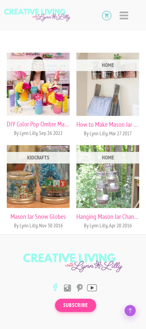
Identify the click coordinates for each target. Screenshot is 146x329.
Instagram (67, 287)
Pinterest (79, 287)
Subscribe (75, 305)
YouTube (92, 287)
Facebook (55, 287)
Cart (106, 15)
